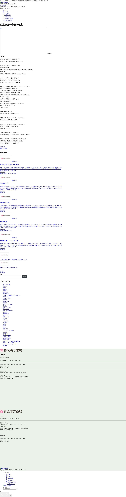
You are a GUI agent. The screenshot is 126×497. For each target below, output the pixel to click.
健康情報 (2, 147)
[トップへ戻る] (0, 491)
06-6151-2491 (3, 5)
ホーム (9, 474)
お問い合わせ (11, 484)
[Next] (6, 494)
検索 (1, 274)
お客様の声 (10, 478)
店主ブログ (10, 480)
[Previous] (2, 494)
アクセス (9, 476)
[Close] (10, 495)
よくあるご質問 (11, 482)
